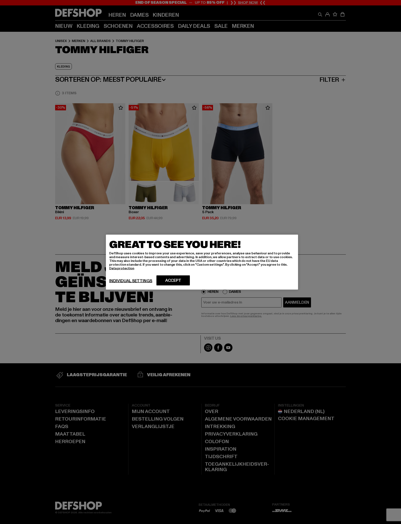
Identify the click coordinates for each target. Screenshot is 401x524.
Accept (173, 280)
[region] (202, 262)
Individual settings (130, 280)
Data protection (121, 268)
